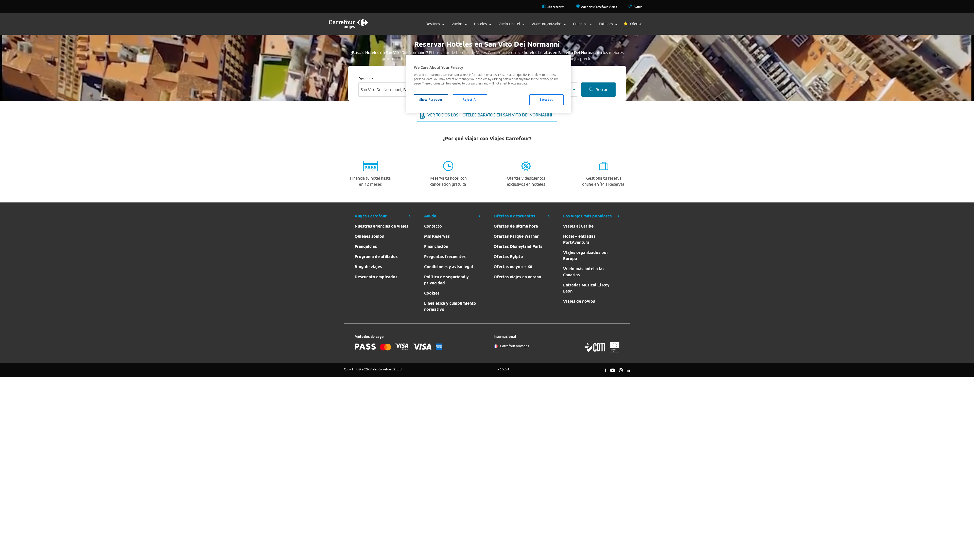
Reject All (470, 99)
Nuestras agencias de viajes (381, 226)
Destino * (365, 79)
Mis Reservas (437, 236)
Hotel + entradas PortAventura (579, 239)
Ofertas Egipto (508, 256)
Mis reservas (555, 7)
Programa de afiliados (376, 256)
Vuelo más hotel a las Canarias (583, 271)
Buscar (601, 89)
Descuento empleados (376, 277)
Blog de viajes (368, 266)
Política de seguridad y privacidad (446, 280)
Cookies (432, 293)
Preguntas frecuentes (445, 256)
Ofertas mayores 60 (513, 266)
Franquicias (366, 246)
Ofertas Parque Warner (516, 236)
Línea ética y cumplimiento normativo (450, 306)
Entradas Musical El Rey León (586, 288)
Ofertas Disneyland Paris (518, 246)
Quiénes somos (369, 236)
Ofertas (636, 24)
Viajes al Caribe (578, 226)
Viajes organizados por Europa (585, 255)
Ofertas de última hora (516, 226)
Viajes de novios (579, 301)
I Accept (546, 99)
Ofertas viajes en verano (517, 277)
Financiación (436, 246)
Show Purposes (431, 99)
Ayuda (638, 7)
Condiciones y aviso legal (448, 266)
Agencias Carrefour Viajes (599, 7)
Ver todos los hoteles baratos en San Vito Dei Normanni (489, 115)
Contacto (433, 226)
